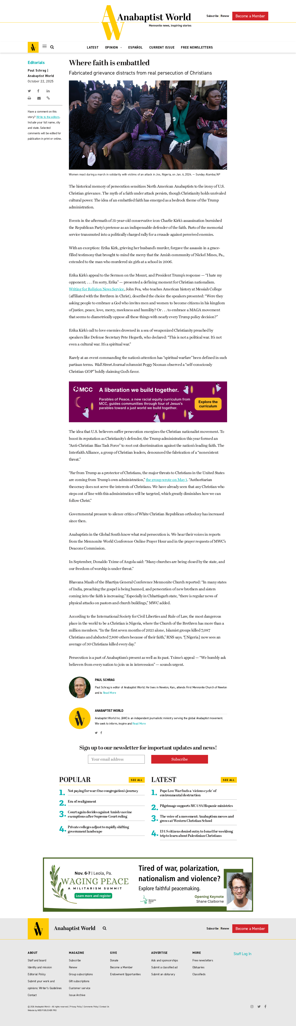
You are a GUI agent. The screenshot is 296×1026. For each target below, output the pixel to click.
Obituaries (198, 967)
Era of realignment (82, 802)
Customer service (79, 988)
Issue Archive (77, 995)
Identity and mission (40, 967)
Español (135, 47)
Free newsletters (202, 960)
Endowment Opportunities (125, 974)
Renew (225, 16)
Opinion (112, 47)
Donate (114, 960)
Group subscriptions (81, 974)
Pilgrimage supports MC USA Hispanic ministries (196, 806)
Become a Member (250, 16)
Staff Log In (242, 953)
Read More (109, 693)
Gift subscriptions (79, 981)
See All (137, 780)
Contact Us (104, 1006)
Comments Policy (91, 1006)
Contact (32, 995)
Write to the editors (48, 117)
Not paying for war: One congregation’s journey (103, 791)
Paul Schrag (37, 70)
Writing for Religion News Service (96, 289)
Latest (93, 47)
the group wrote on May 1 (166, 479)
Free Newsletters (197, 47)
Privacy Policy (76, 1006)
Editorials (36, 62)
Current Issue (162, 47)
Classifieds (198, 974)
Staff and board (37, 960)
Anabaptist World (41, 76)
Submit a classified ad (164, 967)
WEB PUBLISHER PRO (46, 1010)
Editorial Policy (37, 974)
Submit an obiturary (163, 974)
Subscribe (213, 16)
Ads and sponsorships (164, 960)
